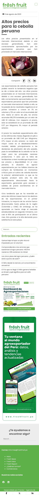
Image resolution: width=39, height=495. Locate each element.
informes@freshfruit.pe (17, 450)
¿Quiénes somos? (14, 466)
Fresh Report (12, 464)
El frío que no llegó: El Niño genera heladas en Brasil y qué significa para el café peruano (19, 272)
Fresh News (11, 459)
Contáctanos (12, 469)
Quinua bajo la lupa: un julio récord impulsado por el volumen (15, 241)
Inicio (9, 456)
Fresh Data (11, 461)
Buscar (35, 229)
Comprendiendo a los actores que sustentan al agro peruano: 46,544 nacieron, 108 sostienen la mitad (16, 249)
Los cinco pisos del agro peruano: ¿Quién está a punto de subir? (18, 257)
